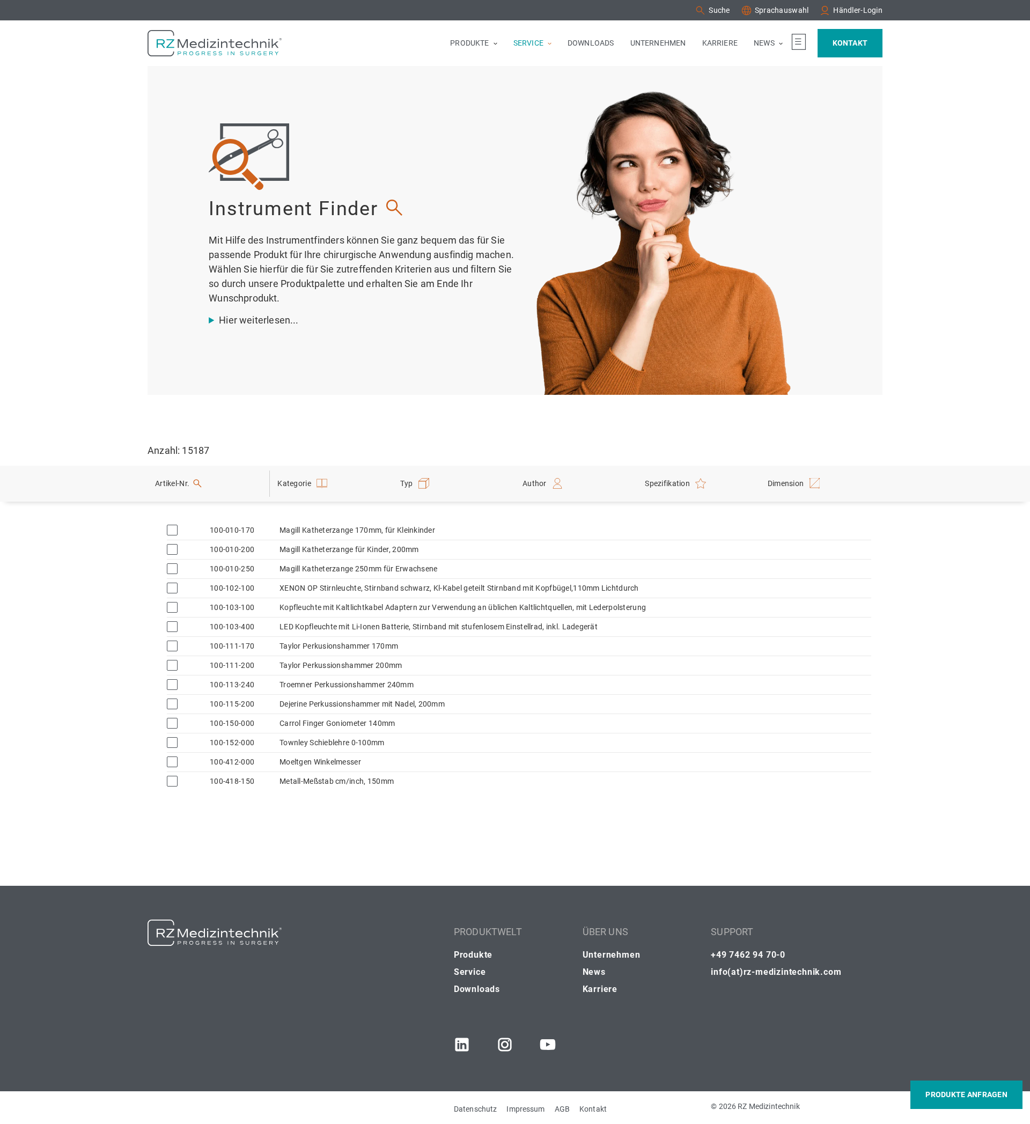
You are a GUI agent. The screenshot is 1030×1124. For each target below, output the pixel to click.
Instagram (505, 1045)
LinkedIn (462, 1045)
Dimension (786, 483)
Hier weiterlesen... (258, 320)
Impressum (525, 1109)
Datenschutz (475, 1109)
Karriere (600, 989)
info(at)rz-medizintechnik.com (776, 972)
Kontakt (593, 1109)
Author (535, 483)
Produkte (473, 955)
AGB (562, 1109)
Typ (406, 483)
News (594, 972)
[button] (712, 10)
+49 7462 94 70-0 (748, 955)
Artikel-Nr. (172, 483)
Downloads (477, 989)
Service (470, 972)
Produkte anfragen (966, 1094)
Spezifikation (667, 483)
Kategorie (294, 483)
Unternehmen (612, 955)
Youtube (548, 1045)
